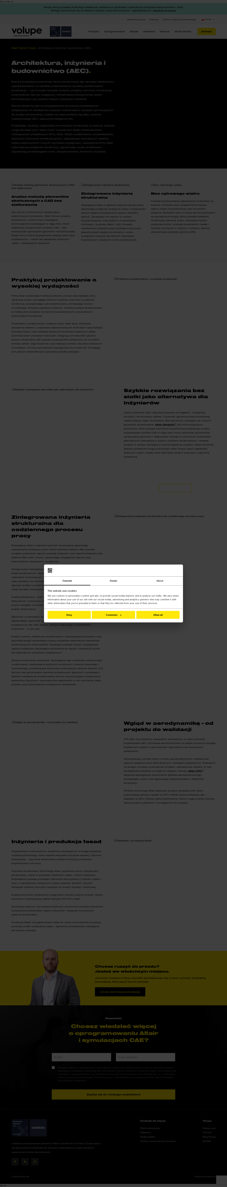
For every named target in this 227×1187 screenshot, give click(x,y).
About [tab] (159, 580)
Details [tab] (113, 580)
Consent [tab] (67, 580)
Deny (69, 615)
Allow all (158, 615)
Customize (112, 615)
